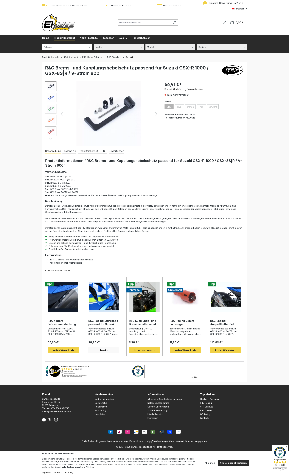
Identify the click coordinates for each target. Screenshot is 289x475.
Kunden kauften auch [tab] (57, 270)
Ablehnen (210, 463)
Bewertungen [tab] (116, 150)
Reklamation (101, 406)
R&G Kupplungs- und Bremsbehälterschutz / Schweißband (144, 322)
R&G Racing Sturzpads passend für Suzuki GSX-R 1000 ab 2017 (103, 322)
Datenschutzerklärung (158, 403)
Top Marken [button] (207, 394)
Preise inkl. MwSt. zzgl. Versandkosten (184, 89)
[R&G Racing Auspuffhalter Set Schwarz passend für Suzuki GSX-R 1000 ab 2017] (225, 297)
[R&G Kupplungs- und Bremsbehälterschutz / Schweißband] (144, 297)
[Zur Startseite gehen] (58, 22)
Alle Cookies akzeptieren (233, 463)
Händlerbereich (155, 414)
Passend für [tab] (69, 150)
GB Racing (205, 414)
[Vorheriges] (61, 114)
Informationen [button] (156, 394)
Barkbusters (206, 410)
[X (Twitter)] (50, 419)
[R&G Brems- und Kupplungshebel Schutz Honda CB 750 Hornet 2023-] (109, 113)
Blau (170, 107)
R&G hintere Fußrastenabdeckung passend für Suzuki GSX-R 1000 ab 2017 (62, 322)
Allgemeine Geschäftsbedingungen (165, 399)
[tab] (53, 151)
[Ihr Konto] (224, 22)
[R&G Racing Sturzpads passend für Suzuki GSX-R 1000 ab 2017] (103, 297)
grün (180, 107)
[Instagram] (56, 419)
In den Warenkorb (63, 350)
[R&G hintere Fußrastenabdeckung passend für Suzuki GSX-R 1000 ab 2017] (63, 297)
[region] (102, 113)
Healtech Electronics (210, 399)
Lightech (204, 418)
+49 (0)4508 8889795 (58, 408)
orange (191, 107)
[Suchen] (174, 22)
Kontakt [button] (47, 394)
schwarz (214, 107)
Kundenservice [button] (104, 394)
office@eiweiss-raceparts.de (56, 411)
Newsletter (100, 414)
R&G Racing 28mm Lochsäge (182, 322)
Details (104, 350)
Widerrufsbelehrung (158, 410)
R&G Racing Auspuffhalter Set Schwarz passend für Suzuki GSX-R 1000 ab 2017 (224, 322)
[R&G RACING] (232, 71)
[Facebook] (44, 419)
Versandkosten (136, 441)
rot (203, 107)
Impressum (153, 418)
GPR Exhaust (206, 406)
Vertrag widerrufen (104, 399)
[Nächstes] (156, 114)
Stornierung (100, 410)
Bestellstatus (101, 403)
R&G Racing (206, 403)
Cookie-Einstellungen (158, 406)
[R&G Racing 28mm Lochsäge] (185, 297)
